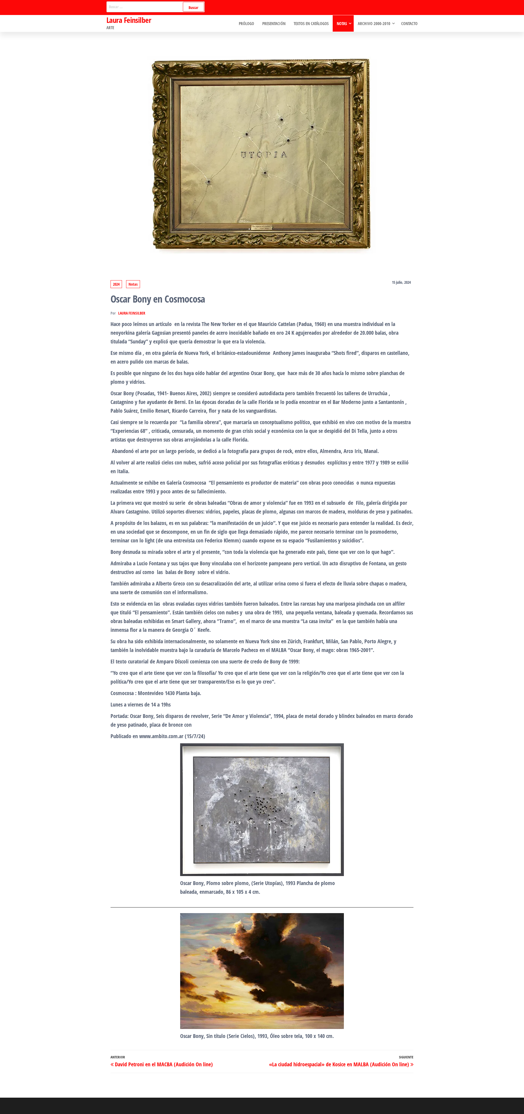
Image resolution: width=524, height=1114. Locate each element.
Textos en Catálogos (311, 23)
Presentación (273, 23)
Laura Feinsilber (128, 20)
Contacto (409, 23)
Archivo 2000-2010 (374, 23)
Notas (342, 23)
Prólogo (246, 23)
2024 (116, 284)
